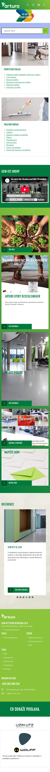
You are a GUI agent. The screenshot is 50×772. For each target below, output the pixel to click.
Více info (12, 250)
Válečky (9, 132)
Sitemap (7, 669)
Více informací (13, 326)
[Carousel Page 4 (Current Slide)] (26, 597)
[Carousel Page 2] (20, 597)
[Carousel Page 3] (23, 597)
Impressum (8, 658)
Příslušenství (11, 140)
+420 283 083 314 (10, 684)
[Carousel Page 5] (29, 597)
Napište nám (13, 483)
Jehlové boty (11, 142)
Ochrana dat (8, 661)
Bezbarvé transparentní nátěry (18, 82)
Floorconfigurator (11, 638)
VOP (5, 654)
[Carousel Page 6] (32, 597)
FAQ (30, 645)
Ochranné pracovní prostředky (18, 150)
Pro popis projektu (21, 590)
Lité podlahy (11, 77)
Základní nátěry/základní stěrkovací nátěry (23, 75)
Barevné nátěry (12, 80)
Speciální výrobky (13, 87)
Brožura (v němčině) (15, 443)
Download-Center (36, 641)
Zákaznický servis (36, 638)
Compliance (8, 665)
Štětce (9, 137)
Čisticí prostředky (13, 148)
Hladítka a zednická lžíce (16, 130)
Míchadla (9, 145)
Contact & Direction (12, 630)
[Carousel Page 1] (17, 597)
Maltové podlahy (13, 85)
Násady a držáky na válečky (17, 135)
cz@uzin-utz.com (13, 693)
